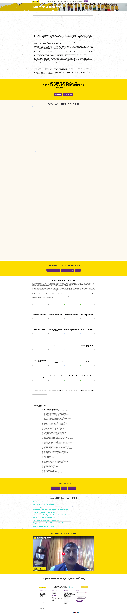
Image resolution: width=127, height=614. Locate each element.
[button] (52, 502)
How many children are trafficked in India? (44, 512)
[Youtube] (75, 612)
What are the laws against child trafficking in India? (46, 520)
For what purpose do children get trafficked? (45, 507)
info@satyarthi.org (71, 587)
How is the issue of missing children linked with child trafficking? (50, 515)
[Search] (86, 592)
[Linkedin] (78, 612)
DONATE (86, 1)
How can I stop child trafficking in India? (44, 526)
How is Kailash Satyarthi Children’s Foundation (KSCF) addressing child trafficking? (51, 523)
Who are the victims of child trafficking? (44, 504)
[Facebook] (73, 612)
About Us (49, 1)
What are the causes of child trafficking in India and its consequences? (51, 509)
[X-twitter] (74, 612)
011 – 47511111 (70, 586)
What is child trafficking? (40, 501)
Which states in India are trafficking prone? (44, 517)
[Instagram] (77, 612)
